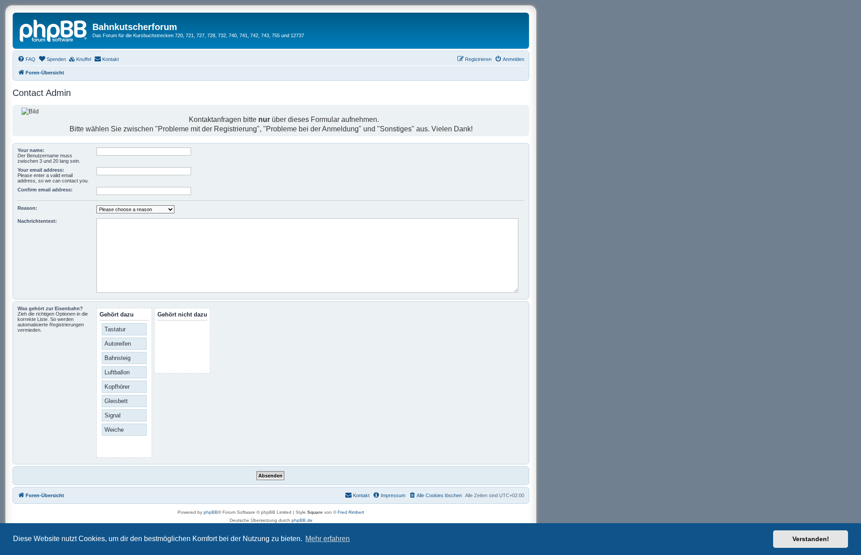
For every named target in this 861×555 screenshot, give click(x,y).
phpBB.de (302, 520)
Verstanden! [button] (810, 538)
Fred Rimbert (351, 512)
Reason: (27, 208)
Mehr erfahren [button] (327, 538)
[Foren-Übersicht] (53, 29)
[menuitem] (26, 59)
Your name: (30, 150)
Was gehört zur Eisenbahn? (50, 308)
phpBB (211, 512)
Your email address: (40, 170)
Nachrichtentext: (37, 221)
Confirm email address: (45, 189)
